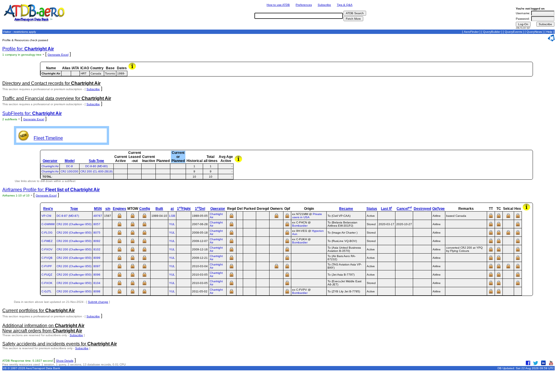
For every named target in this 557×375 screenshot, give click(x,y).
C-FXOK (47, 283)
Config (144, 209)
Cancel (404, 209)
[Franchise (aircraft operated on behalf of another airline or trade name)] (287, 217)
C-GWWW (48, 224)
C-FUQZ (46, 274)
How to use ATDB (278, 4)
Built (159, 209)
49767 (97, 215)
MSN (98, 209)
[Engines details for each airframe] (119, 217)
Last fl (386, 209)
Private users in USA (307, 215)
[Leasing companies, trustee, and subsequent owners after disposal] (276, 217)
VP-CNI (46, 215)
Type (74, 209)
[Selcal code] (508, 217)
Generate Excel (58, 54)
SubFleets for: (32, 113)
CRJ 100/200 (69, 171)
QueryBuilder (491, 31)
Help (549, 31)
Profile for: (28, 48)
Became (346, 209)
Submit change (98, 301)
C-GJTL (46, 291)
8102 (96, 249)
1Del (200, 209)
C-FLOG (47, 232)
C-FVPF (46, 266)
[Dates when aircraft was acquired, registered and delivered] (231, 217)
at (172, 209)
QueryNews (534, 31)
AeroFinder (471, 31)
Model (70, 161)
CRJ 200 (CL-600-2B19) (96, 171)
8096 (96, 274)
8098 (96, 291)
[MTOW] (132, 217)
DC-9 (69, 166)
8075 (96, 232)
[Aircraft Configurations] (144, 217)
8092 (96, 241)
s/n (107, 209)
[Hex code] (518, 217)
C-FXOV (47, 249)
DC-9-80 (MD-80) (96, 166)
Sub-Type (96, 161)
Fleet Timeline (48, 138)
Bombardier (300, 225)
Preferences (304, 4)
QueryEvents (513, 31)
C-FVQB (47, 257)
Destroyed (422, 209)
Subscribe (324, 4)
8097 (96, 266)
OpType (438, 209)
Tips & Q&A (344, 4)
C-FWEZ (47, 241)
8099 (96, 257)
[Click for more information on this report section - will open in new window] (133, 69)
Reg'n (48, 209)
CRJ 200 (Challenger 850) (74, 224)
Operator (50, 161)
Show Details (64, 360)
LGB (172, 215)
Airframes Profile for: (51, 189)
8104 (96, 283)
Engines (119, 209)
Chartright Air (50, 166)
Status (371, 209)
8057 (96, 224)
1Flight (184, 209)
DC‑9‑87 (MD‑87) (68, 215)
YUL (172, 224)
